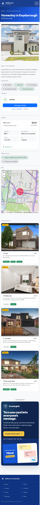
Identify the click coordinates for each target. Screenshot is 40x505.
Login (13, 109)
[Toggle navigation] (36, 3)
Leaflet (10, 212)
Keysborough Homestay (14, 11)
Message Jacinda (20, 105)
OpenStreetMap (27, 212)
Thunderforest (18, 212)
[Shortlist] (37, 225)
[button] (3, 172)
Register (19, 109)
